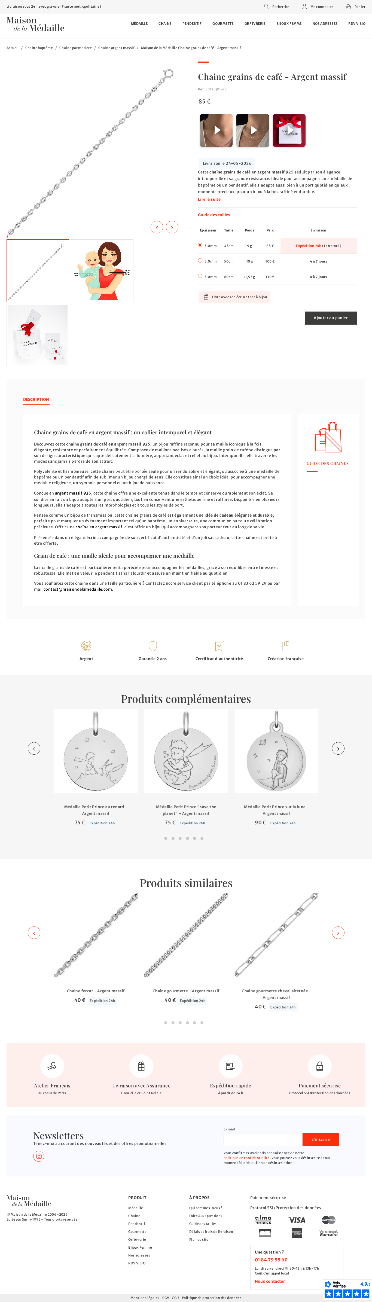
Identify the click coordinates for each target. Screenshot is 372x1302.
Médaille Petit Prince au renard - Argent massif (95, 810)
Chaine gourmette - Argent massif (186, 991)
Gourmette (223, 24)
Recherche (280, 7)
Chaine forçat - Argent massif (96, 991)
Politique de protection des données (212, 1298)
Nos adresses (325, 24)
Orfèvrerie (255, 24)
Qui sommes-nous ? (205, 1208)
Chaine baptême (39, 48)
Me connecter (321, 7)
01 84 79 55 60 (271, 1260)
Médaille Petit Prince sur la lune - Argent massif (276, 810)
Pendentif (192, 24)
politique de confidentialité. (247, 1158)
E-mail (229, 1129)
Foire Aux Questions (205, 1216)
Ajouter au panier (331, 317)
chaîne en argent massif (99, 527)
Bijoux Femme (289, 24)
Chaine (164, 24)
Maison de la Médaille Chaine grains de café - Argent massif (191, 48)
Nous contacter (270, 1281)
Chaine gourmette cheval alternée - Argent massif (276, 994)
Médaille (139, 24)
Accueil (13, 48)
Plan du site (199, 1239)
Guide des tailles (214, 214)
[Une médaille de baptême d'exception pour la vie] (29, 1200)
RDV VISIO (356, 24)
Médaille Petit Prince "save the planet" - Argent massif (186, 810)
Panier (359, 6)
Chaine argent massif (116, 48)
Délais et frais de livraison (211, 1232)
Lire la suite (209, 199)
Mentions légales (144, 1298)
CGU (175, 1298)
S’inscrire (321, 1139)
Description (36, 399)
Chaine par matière (75, 48)
